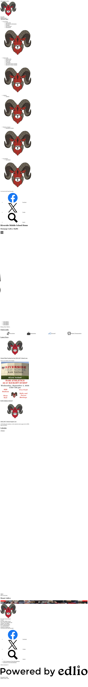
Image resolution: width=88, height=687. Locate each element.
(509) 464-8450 (7, 624)
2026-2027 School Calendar (11, 64)
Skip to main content (5, 1)
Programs (8, 25)
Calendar (4, 428)
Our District (8, 159)
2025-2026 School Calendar (11, 63)
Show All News (4, 425)
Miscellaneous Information (11, 23)
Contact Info (8, 22)
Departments (8, 27)
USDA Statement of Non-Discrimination (11, 661)
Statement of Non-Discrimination (10, 662)
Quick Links (5, 329)
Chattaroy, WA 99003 (6, 623)
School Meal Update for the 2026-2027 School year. (14, 358)
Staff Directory (9, 26)
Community (8, 62)
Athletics (7, 96)
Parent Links (8, 60)
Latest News (5, 337)
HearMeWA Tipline (10, 128)
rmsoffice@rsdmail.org (5, 627)
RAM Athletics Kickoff (6, 400)
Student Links (8, 59)
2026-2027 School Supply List (8, 421)
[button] (5, 21)
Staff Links (8, 61)
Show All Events (4, 595)
